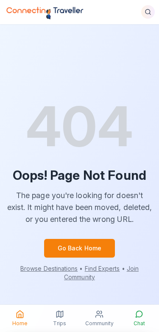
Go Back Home (79, 248)
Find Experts (102, 268)
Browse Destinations (49, 268)
